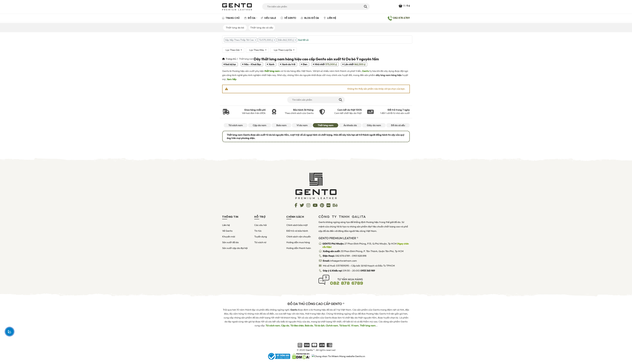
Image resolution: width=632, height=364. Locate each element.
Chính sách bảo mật (297, 225)
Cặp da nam (259, 125)
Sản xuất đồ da (230, 242)
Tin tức (258, 231)
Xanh (271, 64)
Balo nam (281, 125)
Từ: (266, 40)
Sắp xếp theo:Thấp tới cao (239, 40)
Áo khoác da (350, 125)
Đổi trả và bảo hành (297, 231)
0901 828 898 (359, 256)
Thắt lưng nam (325, 125)
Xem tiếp (232, 79)
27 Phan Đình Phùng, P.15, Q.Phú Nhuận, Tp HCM (365, 245)
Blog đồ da (311, 18)
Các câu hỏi (260, 225)
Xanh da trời (288, 64)
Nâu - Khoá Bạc (252, 64)
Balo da (309, 325)
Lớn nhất (354, 64)
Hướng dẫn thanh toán (298, 248)
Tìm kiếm (365, 6)
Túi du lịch (319, 325)
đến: (286, 40)
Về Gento (290, 18)
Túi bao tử (344, 325)
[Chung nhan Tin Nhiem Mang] (338, 356)
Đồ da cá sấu (398, 125)
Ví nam (355, 325)
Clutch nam (332, 325)
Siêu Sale (270, 18)
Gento (365, 71)
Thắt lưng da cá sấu (261, 27)
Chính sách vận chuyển (298, 236)
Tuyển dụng (260, 236)
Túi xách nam (235, 125)
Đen (305, 64)
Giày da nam (374, 125)
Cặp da (285, 325)
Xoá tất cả (303, 40)
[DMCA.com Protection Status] (301, 356)
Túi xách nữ (260, 242)
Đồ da (251, 18)
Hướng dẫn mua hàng (298, 242)
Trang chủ (232, 18)
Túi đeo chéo (297, 325)
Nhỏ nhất (326, 64)
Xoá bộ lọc (230, 64)
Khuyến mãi (228, 236)
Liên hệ (331, 18)
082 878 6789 (342, 256)
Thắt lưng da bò (235, 27)
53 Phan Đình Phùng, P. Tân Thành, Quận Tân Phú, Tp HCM (363, 251)
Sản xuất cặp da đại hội (235, 248)
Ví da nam (302, 125)
